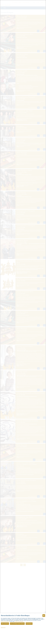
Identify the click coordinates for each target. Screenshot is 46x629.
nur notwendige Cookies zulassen (17, 623)
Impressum (3, 627)
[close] (43, 615)
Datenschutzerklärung (5, 621)
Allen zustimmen (4, 623)
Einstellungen (29, 623)
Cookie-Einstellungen (19, 621)
